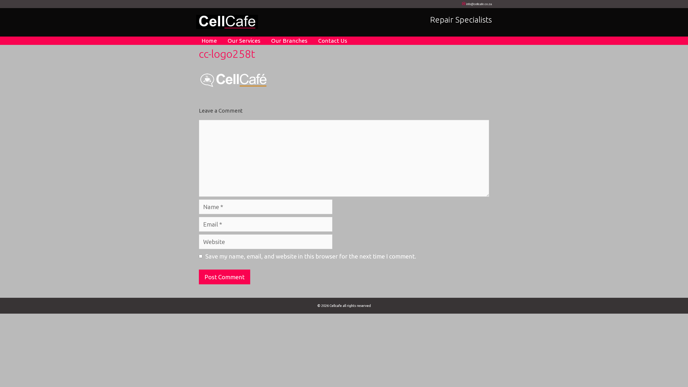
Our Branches (289, 40)
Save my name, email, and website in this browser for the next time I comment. (310, 256)
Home (209, 40)
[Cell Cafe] (227, 21)
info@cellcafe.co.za (479, 4)
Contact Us (332, 40)
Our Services (244, 40)
